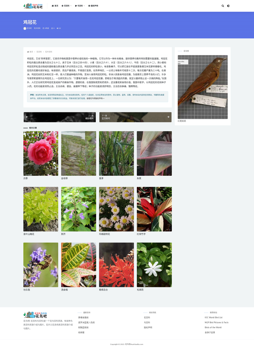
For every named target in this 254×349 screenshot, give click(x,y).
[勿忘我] (40, 265)
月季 (25, 178)
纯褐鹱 (81, 333)
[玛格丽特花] (116, 209)
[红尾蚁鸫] (203, 87)
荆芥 (63, 234)
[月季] (40, 153)
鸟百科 (147, 323)
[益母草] (78, 153)
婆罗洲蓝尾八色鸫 (86, 323)
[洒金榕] (78, 265)
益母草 (64, 178)
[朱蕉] (154, 153)
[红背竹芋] (154, 209)
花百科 (39, 52)
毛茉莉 (140, 290)
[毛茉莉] (154, 265)
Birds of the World (213, 328)
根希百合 (103, 290)
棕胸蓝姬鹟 (83, 328)
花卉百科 (37, 28)
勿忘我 (26, 290)
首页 (56, 6)
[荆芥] (78, 209)
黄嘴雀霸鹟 (83, 318)
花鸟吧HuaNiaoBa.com (134, 344)
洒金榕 (64, 290)
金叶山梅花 (28, 234)
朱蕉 (139, 178)
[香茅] (116, 153)
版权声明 (94, 6)
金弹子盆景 (210, 333)
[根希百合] (116, 265)
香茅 (101, 178)
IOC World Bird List (213, 318)
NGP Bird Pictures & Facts (216, 323)
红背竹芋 (141, 234)
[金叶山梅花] (40, 209)
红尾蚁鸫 (182, 121)
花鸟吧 (29, 28)
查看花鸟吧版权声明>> (96, 98)
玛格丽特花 (104, 234)
